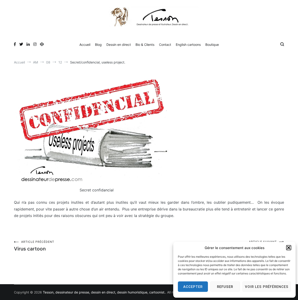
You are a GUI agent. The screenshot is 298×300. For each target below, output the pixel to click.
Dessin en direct (118, 45)
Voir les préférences (266, 287)
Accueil (84, 45)
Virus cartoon (34, 246)
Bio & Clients (144, 45)
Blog (98, 45)
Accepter (193, 287)
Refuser (225, 287)
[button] (288, 247)
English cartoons (188, 45)
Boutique (212, 45)
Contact (165, 45)
